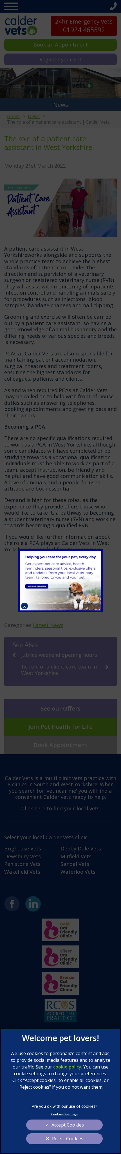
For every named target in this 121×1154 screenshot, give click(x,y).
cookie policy (67, 1067)
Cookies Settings (64, 1114)
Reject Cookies (67, 1139)
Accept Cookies (67, 1125)
